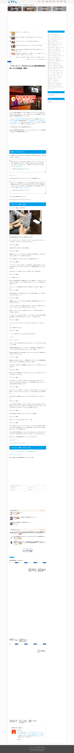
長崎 (55, 44)
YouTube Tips (52, 85)
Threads (58, 85)
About (31, 747)
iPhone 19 (57, 52)
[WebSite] (19, 739)
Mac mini (56, 62)
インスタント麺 (58, 77)
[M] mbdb (42, 750)
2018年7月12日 (26, 190)
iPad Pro (62, 55)
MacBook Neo (52, 42)
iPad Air (51, 57)
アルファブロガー (28, 732)
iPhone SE (57, 54)
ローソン (60, 72)
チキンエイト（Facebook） (17, 454)
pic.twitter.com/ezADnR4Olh (24, 187)
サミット (57, 82)
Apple (14, 419)
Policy (34, 747)
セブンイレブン (60, 70)
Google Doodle (52, 83)
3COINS (57, 80)
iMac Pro (51, 65)
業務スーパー (51, 82)
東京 (50, 44)
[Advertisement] (27, 22)
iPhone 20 (51, 54)
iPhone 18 (51, 52)
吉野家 (62, 67)
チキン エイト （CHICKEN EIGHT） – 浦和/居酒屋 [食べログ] (24, 451)
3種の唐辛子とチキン (33, 120)
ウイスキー (59, 42)
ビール (51, 34)
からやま (56, 67)
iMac (50, 62)
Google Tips (60, 83)
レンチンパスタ (57, 75)
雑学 (58, 49)
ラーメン (51, 77)
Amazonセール (60, 47)
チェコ (50, 39)
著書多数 (28, 737)
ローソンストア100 (52, 73)
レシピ (50, 75)
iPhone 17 (61, 50)
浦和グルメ (9, 61)
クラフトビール (58, 37)
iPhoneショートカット (53, 50)
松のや (61, 65)
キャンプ (60, 73)
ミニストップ (60, 44)
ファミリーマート (52, 72)
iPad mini (57, 57)
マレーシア (51, 37)
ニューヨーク (57, 39)
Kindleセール (52, 49)
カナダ (56, 34)
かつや (50, 67)
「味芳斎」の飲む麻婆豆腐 (20, 119)
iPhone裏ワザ (52, 47)
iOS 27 (56, 55)
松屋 (56, 65)
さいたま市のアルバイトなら (17, 443)
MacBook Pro (60, 60)
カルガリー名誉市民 (39, 734)
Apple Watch (52, 59)
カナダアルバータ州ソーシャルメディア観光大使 (27, 734)
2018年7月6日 (26, 168)
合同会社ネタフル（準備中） (40, 747)
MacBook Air (52, 60)
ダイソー (51, 80)
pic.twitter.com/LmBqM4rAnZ (17, 166)
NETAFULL (35, 749)
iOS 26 (50, 55)
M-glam (38, 750)
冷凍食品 (51, 78)
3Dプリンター (51, 88)
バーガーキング (52, 70)
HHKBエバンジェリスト (26, 733)
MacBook (59, 59)
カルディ (57, 78)
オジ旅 (34, 735)
